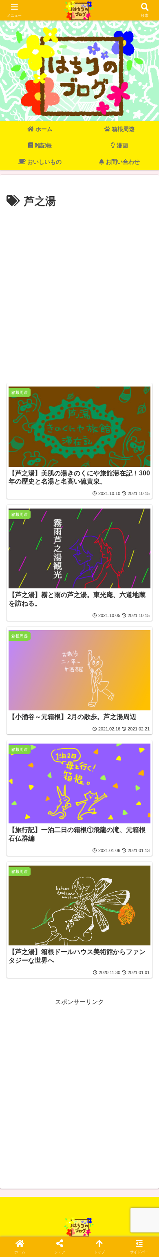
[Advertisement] (79, 295)
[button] (142, 1051)
